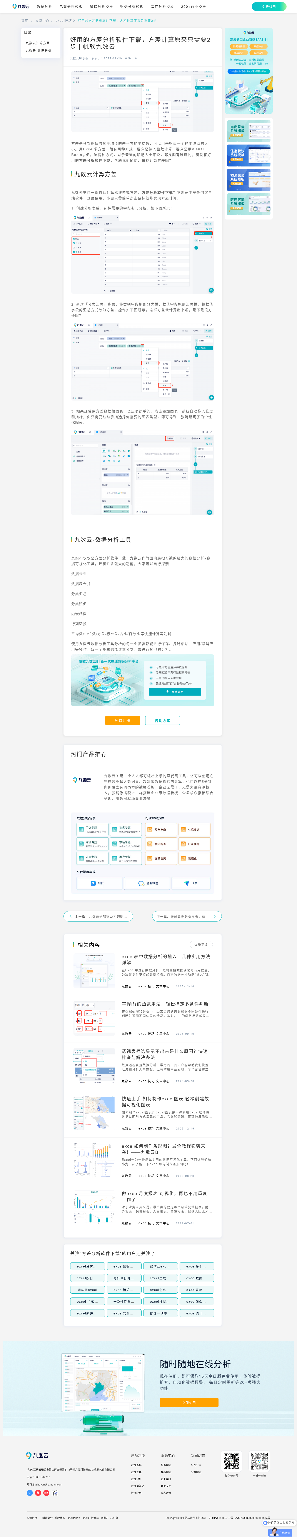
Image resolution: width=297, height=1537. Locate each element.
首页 (24, 20)
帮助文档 (166, 1486)
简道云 (104, 1518)
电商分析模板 (71, 6)
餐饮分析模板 (101, 6)
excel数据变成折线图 (203, 1278)
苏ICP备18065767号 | (222, 1518)
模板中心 (166, 1472)
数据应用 (136, 1493)
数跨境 (95, 1518)
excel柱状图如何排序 (167, 1301)
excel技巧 (64, 20)
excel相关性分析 (126, 1289)
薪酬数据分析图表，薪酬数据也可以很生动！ (190, 916)
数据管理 (136, 1472)
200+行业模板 (193, 6)
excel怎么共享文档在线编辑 (135, 1313)
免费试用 (269, 6)
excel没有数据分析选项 (95, 1266)
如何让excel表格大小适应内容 (174, 1266)
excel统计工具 (198, 1313)
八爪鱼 (114, 1518)
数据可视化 (137, 1486)
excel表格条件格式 (201, 1289)
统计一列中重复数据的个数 (171, 1313)
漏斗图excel (87, 1289)
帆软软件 (47, 1518)
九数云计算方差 (38, 43)
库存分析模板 (162, 6)
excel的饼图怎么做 (92, 1313)
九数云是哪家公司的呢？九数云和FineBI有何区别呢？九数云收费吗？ (108, 916)
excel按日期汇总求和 (94, 1278)
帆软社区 (60, 1518)
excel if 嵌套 (87, 1301)
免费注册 (122, 720)
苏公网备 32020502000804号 (252, 1518)
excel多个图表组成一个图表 (208, 1266)
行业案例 (166, 1479)
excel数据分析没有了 (130, 1266)
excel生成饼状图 (163, 1278)
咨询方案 (162, 720)
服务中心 (166, 1465)
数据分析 (44, 6)
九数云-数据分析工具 (42, 50)
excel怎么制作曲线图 (167, 1289)
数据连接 (136, 1465)
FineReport (73, 1518)
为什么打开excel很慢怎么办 (135, 1278)
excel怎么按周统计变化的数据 (210, 1301)
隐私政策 (166, 1493)
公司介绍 (196, 1465)
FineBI (85, 1518)
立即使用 (189, 1402)
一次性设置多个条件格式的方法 (137, 1301)
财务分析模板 (132, 6)
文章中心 (43, 20)
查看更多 (201, 944)
